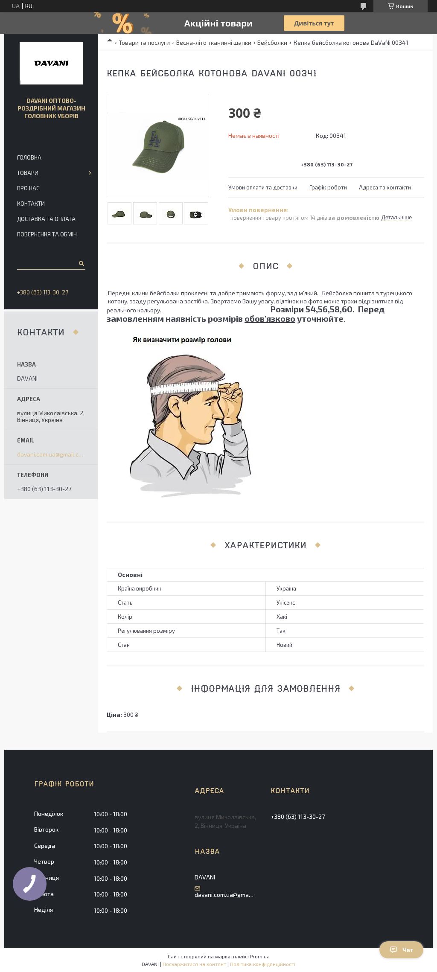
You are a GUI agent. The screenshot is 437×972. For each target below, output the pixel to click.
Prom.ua (260, 956)
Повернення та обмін (47, 234)
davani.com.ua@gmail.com (51, 454)
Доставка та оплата (46, 218)
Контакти (31, 203)
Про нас (28, 188)
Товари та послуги (144, 42)
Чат (407, 949)
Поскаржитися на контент (194, 964)
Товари (27, 172)
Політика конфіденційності (262, 964)
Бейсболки (272, 42)
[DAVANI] (51, 63)
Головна (29, 157)
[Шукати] (80, 263)
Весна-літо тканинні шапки (213, 42)
